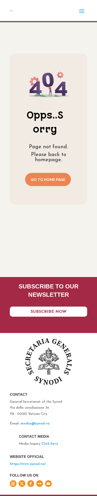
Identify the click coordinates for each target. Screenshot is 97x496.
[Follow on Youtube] (48, 483)
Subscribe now (48, 312)
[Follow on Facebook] (30, 483)
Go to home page (48, 179)
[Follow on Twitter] (22, 483)
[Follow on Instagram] (13, 483)
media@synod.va (35, 423)
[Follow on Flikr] (39, 483)
